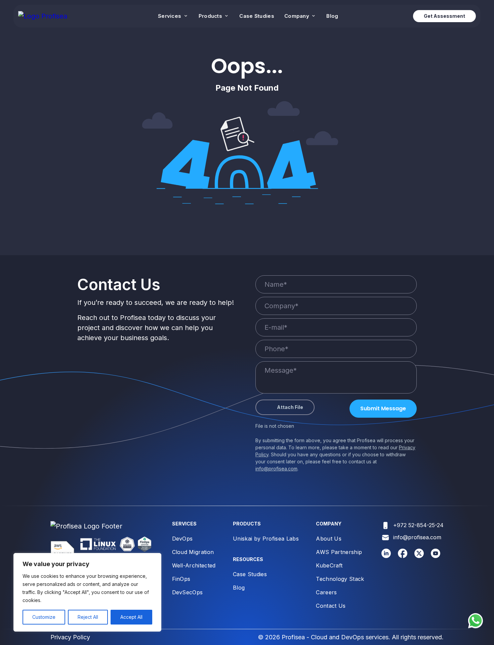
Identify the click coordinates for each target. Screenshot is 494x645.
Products (211, 16)
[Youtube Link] (436, 556)
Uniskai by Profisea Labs (266, 538)
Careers (326, 592)
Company (297, 16)
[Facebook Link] (403, 556)
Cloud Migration (193, 552)
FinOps (181, 578)
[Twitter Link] (419, 556)
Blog (332, 16)
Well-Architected (194, 565)
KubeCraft (329, 565)
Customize (43, 617)
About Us (328, 538)
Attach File (290, 407)
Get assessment (444, 16)
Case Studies (256, 16)
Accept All (131, 617)
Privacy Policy (70, 637)
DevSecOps (187, 592)
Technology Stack (340, 578)
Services (170, 16)
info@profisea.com (276, 468)
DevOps (182, 538)
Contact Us (330, 605)
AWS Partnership (339, 552)
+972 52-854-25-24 (418, 525)
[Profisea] (42, 16)
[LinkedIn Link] (386, 556)
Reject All (88, 617)
